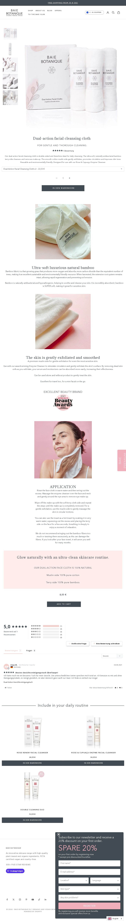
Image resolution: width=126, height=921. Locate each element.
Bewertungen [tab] (11, 650)
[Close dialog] (58, 834)
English (115, 919)
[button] (116, 688)
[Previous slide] (6, 29)
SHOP (30, 10)
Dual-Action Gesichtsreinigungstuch (18, 682)
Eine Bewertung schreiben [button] (108, 643)
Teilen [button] (9, 688)
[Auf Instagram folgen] (20, 899)
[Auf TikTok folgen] (39, 899)
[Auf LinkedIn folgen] (45, 899)
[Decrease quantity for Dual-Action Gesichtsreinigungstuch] (56, 178)
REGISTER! (89, 906)
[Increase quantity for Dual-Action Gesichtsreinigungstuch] (69, 178)
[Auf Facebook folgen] (7, 899)
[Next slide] (6, 101)
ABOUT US (40, 10)
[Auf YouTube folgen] (33, 899)
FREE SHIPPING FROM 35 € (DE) (63, 3)
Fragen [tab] (29, 650)
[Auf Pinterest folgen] (26, 899)
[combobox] (115, 918)
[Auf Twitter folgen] (13, 899)
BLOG (49, 10)
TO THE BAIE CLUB (36, 14)
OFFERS (58, 10)
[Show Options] (86, 880)
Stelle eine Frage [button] (79, 643)
